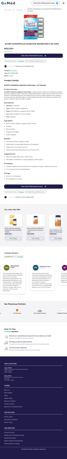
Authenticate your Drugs (11, 443)
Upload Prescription (10, 438)
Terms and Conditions (10, 419)
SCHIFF (11, 76)
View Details (13, 238)
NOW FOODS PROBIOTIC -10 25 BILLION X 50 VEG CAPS (35, 230)
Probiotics (19, 10)
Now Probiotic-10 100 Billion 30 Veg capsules (57, 231)
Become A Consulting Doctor (13, 406)
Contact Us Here (9, 404)
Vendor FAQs (8, 398)
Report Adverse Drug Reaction (13, 441)
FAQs (6, 395)
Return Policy (8, 422)
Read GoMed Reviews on (11, 61)
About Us (7, 390)
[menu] (63, 3)
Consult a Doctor (9, 432)
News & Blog (8, 393)
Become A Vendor (9, 401)
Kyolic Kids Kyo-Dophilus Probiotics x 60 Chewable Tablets (13, 230)
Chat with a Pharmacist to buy (44, 3)
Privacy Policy (8, 417)
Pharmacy (7, 10)
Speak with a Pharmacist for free (14, 435)
